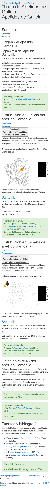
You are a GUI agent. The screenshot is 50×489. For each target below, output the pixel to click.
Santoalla (9, 197)
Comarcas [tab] (6, 126)
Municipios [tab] (6, 123)
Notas (24, 475)
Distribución (15, 132)
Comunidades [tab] (7, 253)
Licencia (16, 475)
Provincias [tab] (6, 250)
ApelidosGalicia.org (36, 475)
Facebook (6, 36)
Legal (9, 475)
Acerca (3, 475)
